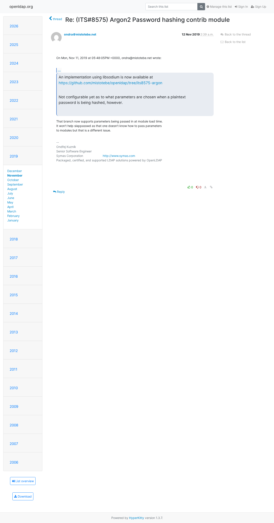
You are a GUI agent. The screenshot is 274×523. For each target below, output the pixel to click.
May (10, 202)
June (10, 198)
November (14, 175)
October (13, 180)
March (11, 211)
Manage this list (220, 6)
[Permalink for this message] (211, 187)
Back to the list (235, 42)
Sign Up (260, 6)
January (13, 220)
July (10, 193)
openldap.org (21, 6)
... (59, 70)
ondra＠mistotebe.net (80, 34)
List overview (24, 481)
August (12, 189)
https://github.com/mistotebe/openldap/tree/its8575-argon (110, 83)
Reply (60, 191)
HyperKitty (136, 518)
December (14, 171)
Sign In (242, 6)
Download (24, 496)
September (15, 184)
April (10, 207)
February (13, 216)
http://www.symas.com (119, 156)
